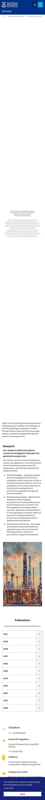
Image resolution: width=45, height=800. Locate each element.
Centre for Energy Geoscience (35, 16)
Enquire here (17, 751)
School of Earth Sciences (16, 16)
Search (40, 4)
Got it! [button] (22, 794)
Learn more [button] (8, 788)
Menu (35, 4)
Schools (3, 16)
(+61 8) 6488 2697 (19, 733)
